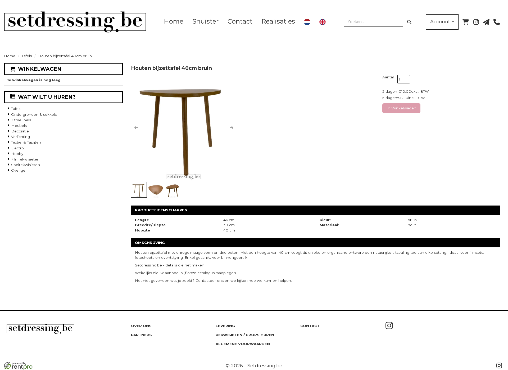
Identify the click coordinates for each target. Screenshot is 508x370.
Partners (141, 335)
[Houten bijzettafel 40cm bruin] (184, 128)
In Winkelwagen (401, 108)
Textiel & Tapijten (26, 142)
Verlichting (20, 137)
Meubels (19, 125)
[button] (136, 127)
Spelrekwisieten (25, 165)
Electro (17, 148)
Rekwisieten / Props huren (245, 335)
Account (440, 22)
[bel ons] (496, 22)
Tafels (27, 56)
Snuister (205, 21)
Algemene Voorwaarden (243, 344)
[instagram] (476, 22)
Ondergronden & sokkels (34, 114)
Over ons (141, 326)
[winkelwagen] (465, 22)
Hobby (17, 153)
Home (173, 21)
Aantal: (388, 77)
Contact (240, 21)
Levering (225, 326)
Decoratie (20, 131)
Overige (18, 170)
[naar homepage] (75, 21)
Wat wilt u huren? (46, 97)
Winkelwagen (39, 69)
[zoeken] (409, 21)
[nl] (307, 22)
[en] (322, 22)
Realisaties (278, 21)
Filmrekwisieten (25, 159)
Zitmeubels (21, 120)
